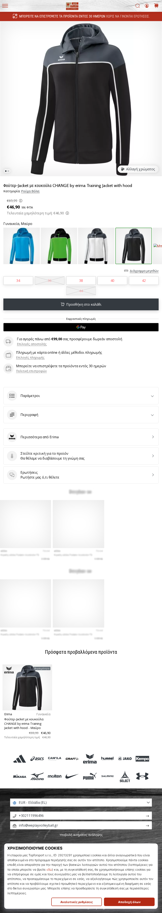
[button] (81, 395)
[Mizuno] (37, 776)
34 (18, 280)
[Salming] (107, 776)
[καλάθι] (156, 6)
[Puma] (90, 776)
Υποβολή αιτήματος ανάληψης (81, 835)
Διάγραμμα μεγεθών (144, 271)
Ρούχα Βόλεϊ (30, 191)
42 (144, 280)
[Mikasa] (19, 776)
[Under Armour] (142, 776)
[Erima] (90, 758)
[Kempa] (142, 758)
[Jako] (125, 758)
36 (49, 280)
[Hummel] (107, 758)
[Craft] (72, 758)
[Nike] (72, 776)
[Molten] (54, 776)
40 (112, 280)
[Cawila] (54, 758)
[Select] (125, 776)
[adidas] (19, 758)
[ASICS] (37, 758)
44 (81, 291)
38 (81, 280)
